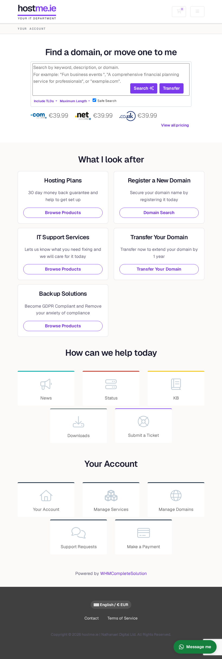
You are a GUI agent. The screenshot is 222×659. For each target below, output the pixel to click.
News (46, 398)
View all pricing (175, 125)
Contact (91, 618)
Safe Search (106, 101)
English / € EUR (113, 604)
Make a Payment (143, 547)
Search (141, 88)
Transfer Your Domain (159, 269)
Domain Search (159, 212)
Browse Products (63, 212)
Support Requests (79, 547)
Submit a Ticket (143, 435)
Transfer (171, 88)
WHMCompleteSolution (123, 573)
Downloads (78, 435)
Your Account (46, 509)
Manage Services (111, 509)
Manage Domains (176, 509)
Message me (198, 646)
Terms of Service (122, 618)
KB (176, 398)
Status (111, 398)
